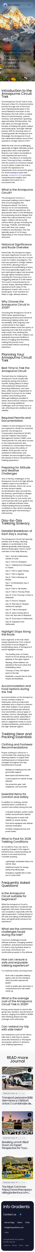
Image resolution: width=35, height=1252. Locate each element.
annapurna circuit (16, 175)
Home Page (9, 1222)
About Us (7, 1245)
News (20, 1222)
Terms (21, 1245)
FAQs (27, 1222)
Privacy (14, 1245)
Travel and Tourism (12, 46)
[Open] (29, 5)
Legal (27, 1245)
